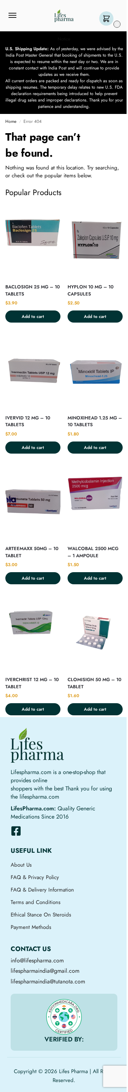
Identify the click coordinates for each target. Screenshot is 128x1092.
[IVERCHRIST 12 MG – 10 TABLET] (32, 633)
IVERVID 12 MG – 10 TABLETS (27, 421)
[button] (107, 19)
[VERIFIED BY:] (64, 1017)
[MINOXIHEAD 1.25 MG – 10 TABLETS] (95, 372)
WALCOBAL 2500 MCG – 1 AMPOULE (93, 552)
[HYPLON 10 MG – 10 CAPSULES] (95, 241)
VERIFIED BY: (64, 1039)
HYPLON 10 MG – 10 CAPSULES (90, 290)
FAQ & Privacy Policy (35, 877)
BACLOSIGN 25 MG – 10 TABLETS (32, 290)
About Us (21, 865)
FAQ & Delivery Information (42, 890)
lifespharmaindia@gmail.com (45, 971)
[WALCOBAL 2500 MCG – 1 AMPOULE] (95, 503)
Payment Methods (31, 927)
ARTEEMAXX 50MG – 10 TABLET (31, 552)
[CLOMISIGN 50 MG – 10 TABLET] (95, 633)
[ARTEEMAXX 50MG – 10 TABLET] (32, 503)
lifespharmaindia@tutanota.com (48, 981)
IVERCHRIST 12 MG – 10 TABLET (32, 683)
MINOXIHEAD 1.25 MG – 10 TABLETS (95, 421)
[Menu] (19, 15)
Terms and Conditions (35, 902)
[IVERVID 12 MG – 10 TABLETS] (32, 372)
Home (10, 121)
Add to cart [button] (33, 316)
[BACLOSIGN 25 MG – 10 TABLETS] (32, 241)
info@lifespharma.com (37, 960)
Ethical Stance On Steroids (41, 915)
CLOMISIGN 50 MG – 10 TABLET (94, 683)
